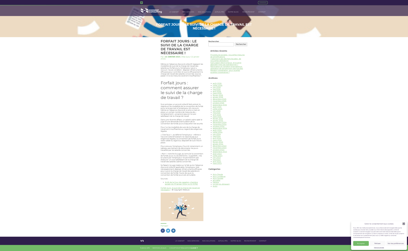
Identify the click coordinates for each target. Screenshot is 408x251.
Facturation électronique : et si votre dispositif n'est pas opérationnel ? (225, 64)
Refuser (377, 243)
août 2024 (217, 130)
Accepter (361, 243)
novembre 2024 (219, 124)
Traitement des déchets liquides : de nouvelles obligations (225, 60)
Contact (261, 12)
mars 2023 (217, 163)
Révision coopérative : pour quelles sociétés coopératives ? (225, 71)
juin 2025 (217, 111)
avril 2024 (217, 138)
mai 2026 (216, 89)
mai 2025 (216, 113)
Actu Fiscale (218, 174)
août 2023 (217, 154)
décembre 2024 (219, 122)
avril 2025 (217, 115)
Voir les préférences (396, 243)
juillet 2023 (217, 156)
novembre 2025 (219, 101)
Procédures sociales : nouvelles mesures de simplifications (227, 56)
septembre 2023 (220, 152)
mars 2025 (217, 117)
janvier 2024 (218, 144)
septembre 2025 (220, 105)
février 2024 (218, 142)
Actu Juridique (219, 176)
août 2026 (217, 83)
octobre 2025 (218, 103)
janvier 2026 (218, 97)
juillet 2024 (217, 132)
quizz (215, 186)
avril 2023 (217, 162)
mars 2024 (217, 140)
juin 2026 (217, 87)
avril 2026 (217, 91)
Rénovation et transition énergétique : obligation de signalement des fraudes (226, 67)
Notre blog (233, 12)
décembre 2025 (219, 99)
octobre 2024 (218, 126)
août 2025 (217, 107)
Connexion (262, 2)
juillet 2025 (217, 109)
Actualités (219, 12)
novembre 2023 (219, 148)
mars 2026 (217, 93)
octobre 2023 (218, 150)
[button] (404, 224)
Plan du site (145, 248)
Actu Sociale (218, 178)
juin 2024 (217, 134)
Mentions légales (379, 247)
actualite (216, 180)
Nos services (188, 12)
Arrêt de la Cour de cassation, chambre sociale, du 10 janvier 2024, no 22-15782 (181, 183)
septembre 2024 (220, 128)
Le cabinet (173, 12)
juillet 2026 (217, 85)
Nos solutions (204, 12)
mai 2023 (216, 160)
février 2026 (218, 95)
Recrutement (248, 12)
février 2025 (218, 119)
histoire (216, 182)
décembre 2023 (219, 146)
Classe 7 (194, 248)
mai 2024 (216, 136)
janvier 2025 (218, 121)
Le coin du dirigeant (221, 184)
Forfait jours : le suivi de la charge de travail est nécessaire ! (180, 189)
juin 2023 (217, 158)
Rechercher (213, 41)
